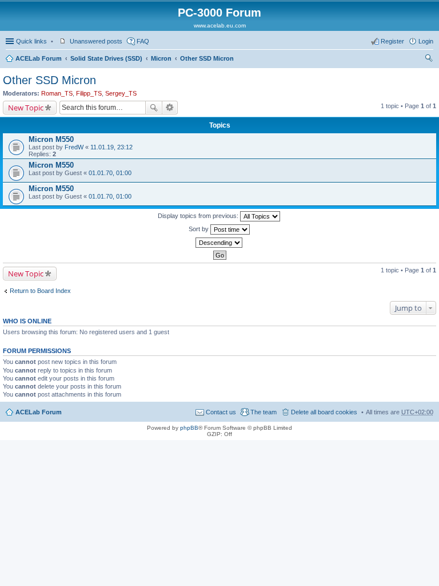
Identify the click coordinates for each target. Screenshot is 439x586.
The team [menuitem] (263, 412)
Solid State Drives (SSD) (106, 58)
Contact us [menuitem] (221, 412)
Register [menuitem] (392, 41)
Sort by (199, 228)
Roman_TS (57, 93)
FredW (74, 147)
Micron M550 (51, 139)
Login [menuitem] (425, 41)
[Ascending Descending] (219, 242)
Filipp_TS (89, 93)
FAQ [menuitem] (143, 41)
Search (153, 107)
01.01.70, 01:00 (110, 172)
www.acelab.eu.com (220, 25)
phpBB (189, 428)
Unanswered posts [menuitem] (96, 41)
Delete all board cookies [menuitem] (324, 412)
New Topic (25, 107)
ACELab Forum (38, 58)
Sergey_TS (121, 93)
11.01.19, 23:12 (111, 147)
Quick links (31, 41)
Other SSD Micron (207, 58)
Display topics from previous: (199, 215)
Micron (161, 58)
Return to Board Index (40, 290)
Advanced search (170, 107)
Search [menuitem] (428, 59)
